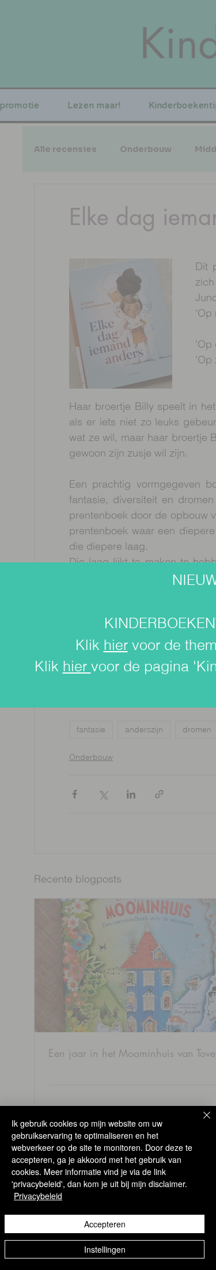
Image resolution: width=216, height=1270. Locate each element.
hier (116, 644)
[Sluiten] (200, 1122)
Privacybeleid (38, 1195)
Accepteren (105, 1224)
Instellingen (105, 1249)
